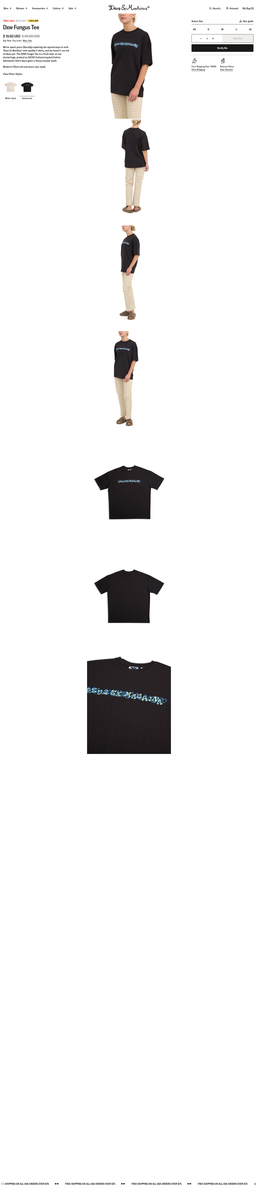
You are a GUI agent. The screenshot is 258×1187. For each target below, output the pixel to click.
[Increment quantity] (213, 38)
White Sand (10, 98)
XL (250, 29)
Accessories (38, 8)
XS (194, 29)
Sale (71, 8)
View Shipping (198, 69)
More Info (27, 40)
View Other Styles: (12, 74)
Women (20, 8)
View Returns (226, 69)
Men (6, 8)
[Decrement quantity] (201, 38)
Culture (57, 8)
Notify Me (222, 48)
